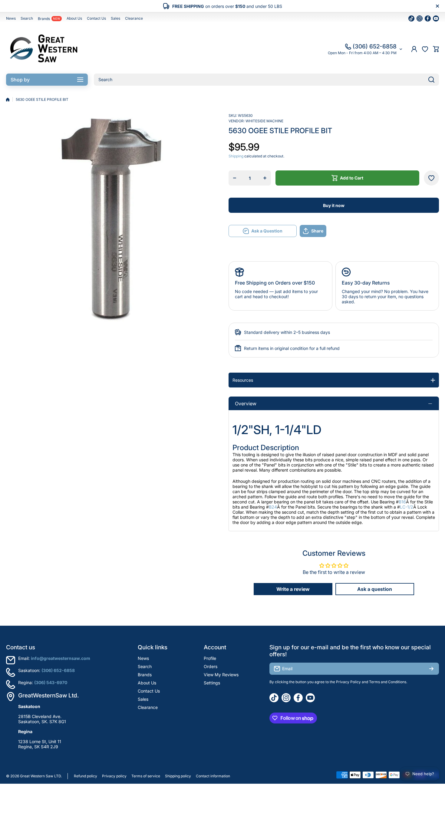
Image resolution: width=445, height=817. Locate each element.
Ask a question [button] (374, 589)
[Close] (437, 6)
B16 (402, 501)
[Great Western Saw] (44, 49)
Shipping (236, 156)
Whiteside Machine (264, 121)
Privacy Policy (348, 682)
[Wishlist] (425, 49)
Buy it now (333, 205)
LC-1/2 (406, 506)
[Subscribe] (431, 669)
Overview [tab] (245, 403)
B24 (273, 506)
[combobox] (266, 80)
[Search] (431, 80)
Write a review (293, 589)
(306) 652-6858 (375, 46)
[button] (436, 49)
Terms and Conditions (387, 682)
